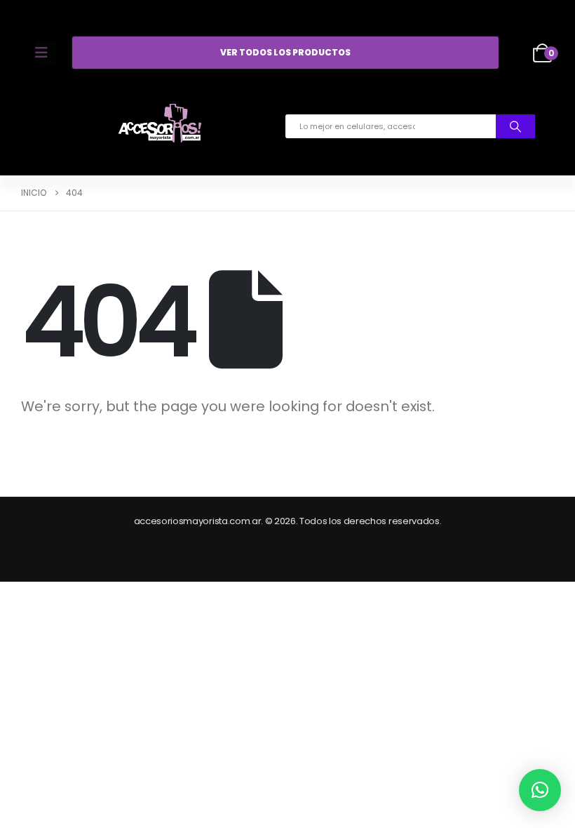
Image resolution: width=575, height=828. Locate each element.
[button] (540, 790)
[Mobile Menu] (46, 53)
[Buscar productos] (515, 126)
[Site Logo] (160, 126)
